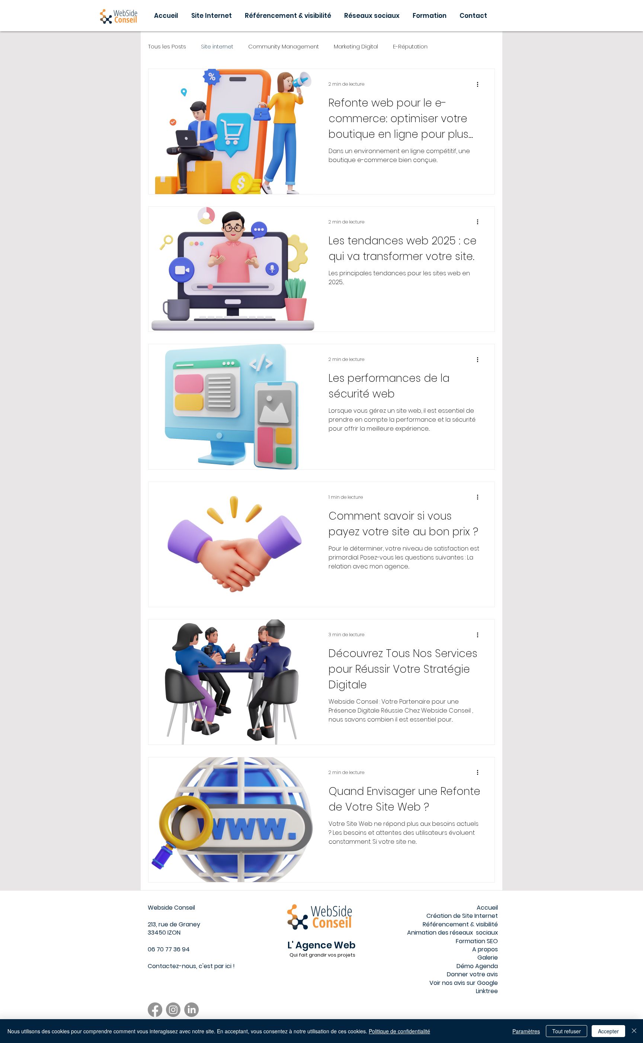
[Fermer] (634, 1031)
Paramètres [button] (526, 1031)
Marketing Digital (356, 46)
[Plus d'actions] (480, 84)
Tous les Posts (167, 46)
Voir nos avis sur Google (463, 983)
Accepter (608, 1031)
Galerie (487, 957)
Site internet (217, 46)
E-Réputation (410, 46)
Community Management (283, 46)
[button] (430, 15)
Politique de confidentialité (399, 1031)
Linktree (487, 991)
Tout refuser (566, 1031)
